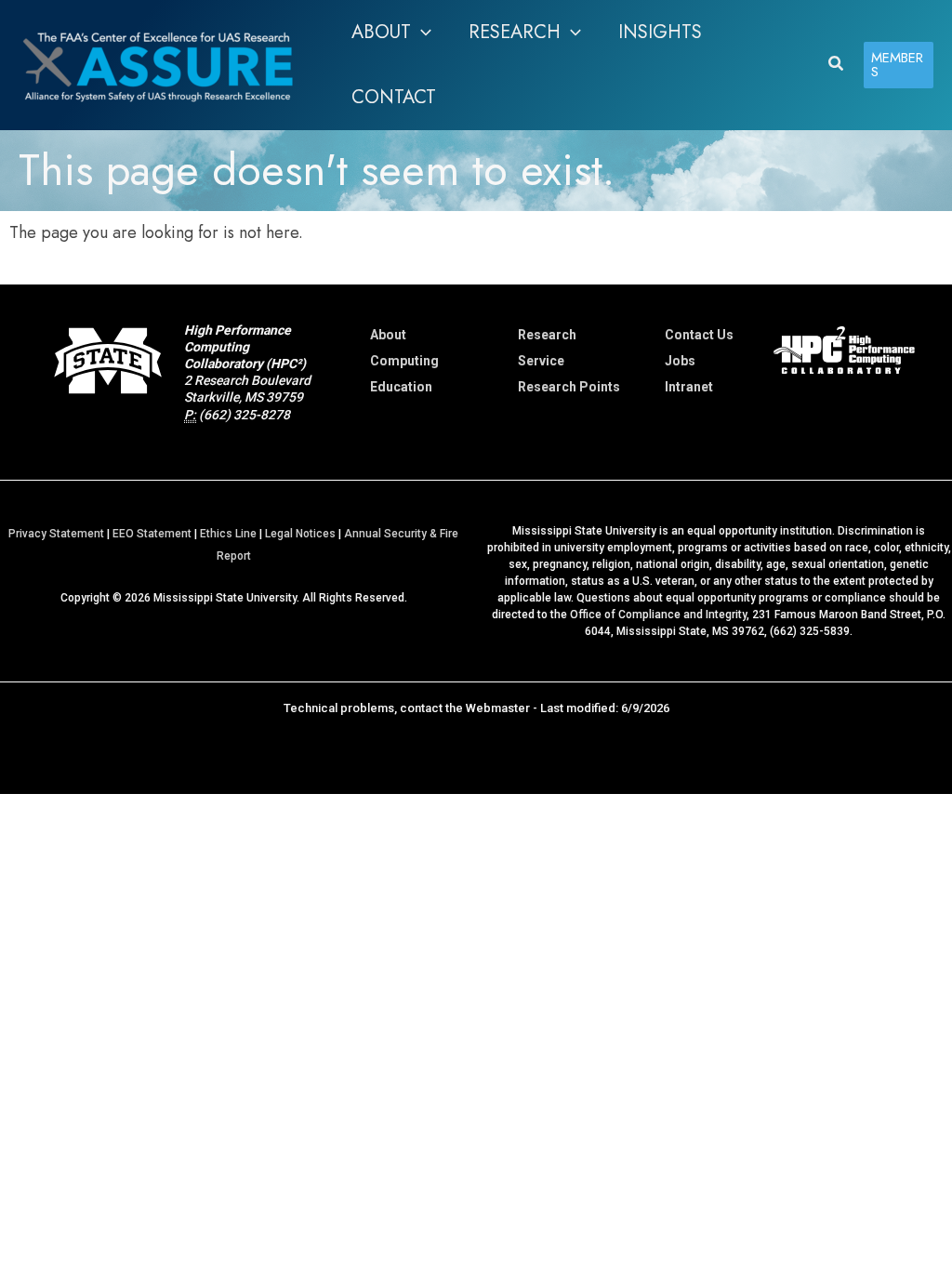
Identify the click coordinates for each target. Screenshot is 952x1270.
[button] (421, 32)
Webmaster (498, 708)
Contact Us (699, 334)
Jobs (680, 360)
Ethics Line (228, 533)
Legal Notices (300, 533)
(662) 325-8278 (244, 414)
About (388, 334)
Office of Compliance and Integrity (658, 614)
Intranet (689, 386)
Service (541, 360)
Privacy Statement (56, 533)
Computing (404, 360)
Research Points (569, 386)
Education (401, 386)
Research (547, 334)
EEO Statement (152, 533)
